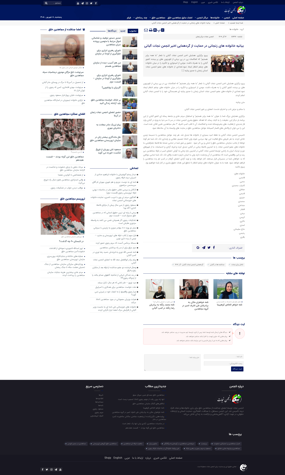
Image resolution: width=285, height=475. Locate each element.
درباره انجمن (238, 2)
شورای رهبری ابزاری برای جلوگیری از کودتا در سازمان (108, 52)
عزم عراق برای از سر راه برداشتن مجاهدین (118, 247)
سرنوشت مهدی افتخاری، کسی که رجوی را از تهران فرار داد (65, 89)
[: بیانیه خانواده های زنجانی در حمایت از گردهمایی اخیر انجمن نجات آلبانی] (146, 30)
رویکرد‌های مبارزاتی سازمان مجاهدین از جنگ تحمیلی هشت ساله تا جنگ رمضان (64, 266)
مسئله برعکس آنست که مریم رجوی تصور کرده (116, 243)
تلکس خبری (213, 2)
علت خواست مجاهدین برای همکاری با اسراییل (115, 287)
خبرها (101, 394)
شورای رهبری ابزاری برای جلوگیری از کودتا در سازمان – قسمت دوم (107, 78)
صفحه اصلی (238, 17)
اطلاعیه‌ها (99, 398)
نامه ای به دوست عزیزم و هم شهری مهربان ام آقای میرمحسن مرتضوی (114, 184)
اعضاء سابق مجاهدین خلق (180, 17)
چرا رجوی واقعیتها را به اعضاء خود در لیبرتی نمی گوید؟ (115, 293)
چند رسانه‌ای (141, 17)
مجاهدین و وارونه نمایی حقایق (229, 448)
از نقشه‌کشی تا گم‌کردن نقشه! (71, 175)
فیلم (129, 17)
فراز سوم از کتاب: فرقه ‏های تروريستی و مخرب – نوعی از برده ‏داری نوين (115, 237)
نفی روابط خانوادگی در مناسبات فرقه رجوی (163, 448)
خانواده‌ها (215, 17)
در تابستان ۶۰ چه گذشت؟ (71, 241)
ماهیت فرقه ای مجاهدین (133, 443)
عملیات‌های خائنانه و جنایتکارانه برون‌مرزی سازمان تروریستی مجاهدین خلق (66, 258)
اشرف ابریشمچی (96, 415)
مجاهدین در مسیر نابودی (77, 443)
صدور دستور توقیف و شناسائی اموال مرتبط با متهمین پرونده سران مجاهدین (106, 41)
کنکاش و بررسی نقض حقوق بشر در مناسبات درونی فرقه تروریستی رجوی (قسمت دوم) (114, 191)
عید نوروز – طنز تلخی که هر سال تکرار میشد (117, 282)
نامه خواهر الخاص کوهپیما (229, 305)
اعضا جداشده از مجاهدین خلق (65, 29)
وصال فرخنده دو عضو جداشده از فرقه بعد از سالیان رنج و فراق (114, 269)
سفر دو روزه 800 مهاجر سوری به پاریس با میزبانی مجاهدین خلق (115, 229)
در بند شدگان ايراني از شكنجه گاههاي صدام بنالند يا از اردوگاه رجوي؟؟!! (114, 277)
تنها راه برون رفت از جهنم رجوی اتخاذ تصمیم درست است (141, 399)
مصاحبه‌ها (99, 401)
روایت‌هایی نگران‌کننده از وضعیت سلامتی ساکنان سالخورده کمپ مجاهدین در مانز (139, 418)
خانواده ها (234, 29)
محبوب (133, 31)
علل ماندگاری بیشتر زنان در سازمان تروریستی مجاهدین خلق (105, 138)
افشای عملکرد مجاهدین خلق (69, 114)
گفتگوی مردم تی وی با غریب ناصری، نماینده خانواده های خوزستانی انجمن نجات (113, 199)
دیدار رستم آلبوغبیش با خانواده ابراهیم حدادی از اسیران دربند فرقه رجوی (115, 176)
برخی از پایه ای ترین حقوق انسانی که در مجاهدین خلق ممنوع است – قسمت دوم (114, 214)
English (194, 2)
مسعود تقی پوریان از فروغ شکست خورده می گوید (108, 151)
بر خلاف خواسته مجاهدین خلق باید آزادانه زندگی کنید (106, 101)
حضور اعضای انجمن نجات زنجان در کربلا (105, 113)
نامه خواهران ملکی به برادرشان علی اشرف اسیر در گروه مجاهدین (195, 305)
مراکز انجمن (202, 17)
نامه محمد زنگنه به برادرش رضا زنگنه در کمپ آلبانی (161, 306)
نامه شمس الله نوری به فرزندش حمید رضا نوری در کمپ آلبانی (114, 254)
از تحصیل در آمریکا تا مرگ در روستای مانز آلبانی (63, 82)
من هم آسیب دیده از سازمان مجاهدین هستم (107, 64)
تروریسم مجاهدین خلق (72, 199)
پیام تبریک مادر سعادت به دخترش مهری (108, 126)
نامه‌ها (100, 405)
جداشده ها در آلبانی (217, 264)
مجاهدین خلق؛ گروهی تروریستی (105, 443)
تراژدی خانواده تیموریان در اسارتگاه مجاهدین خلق (64, 102)
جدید (122, 31)
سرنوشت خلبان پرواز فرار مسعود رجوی (67, 95)
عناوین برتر (153, 443)
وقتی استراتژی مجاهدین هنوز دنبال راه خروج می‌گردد (64, 181)
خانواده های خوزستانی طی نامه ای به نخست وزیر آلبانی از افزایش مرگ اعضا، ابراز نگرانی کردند (114, 309)
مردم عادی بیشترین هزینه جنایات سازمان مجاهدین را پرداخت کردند (66, 274)
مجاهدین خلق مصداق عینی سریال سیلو (149, 394)
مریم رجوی (99, 412)
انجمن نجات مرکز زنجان (205, 36)
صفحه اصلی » (219, 22)
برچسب (204, 443)
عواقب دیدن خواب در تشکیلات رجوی (67, 188)
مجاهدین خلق (158, 17)
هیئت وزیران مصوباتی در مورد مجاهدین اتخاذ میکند (116, 301)
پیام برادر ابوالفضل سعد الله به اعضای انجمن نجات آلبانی (114, 261)
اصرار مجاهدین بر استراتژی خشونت (227, 443)
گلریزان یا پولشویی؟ (111, 87)
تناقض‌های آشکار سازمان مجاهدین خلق (149, 403)
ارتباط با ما (225, 2)
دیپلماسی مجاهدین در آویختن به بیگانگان (179, 443)
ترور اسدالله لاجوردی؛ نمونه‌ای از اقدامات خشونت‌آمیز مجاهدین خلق (67, 250)
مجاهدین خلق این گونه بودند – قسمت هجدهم (65, 158)
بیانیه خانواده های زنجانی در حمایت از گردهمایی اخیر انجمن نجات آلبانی (194, 45)
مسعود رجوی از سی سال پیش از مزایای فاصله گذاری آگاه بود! (116, 207)
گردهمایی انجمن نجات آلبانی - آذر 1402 (189, 264)
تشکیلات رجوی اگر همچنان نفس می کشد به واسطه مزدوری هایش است (113, 222)
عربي (203, 2)
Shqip (185, 2)
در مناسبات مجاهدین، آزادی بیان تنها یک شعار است (143, 423)
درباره (148, 458)
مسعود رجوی (98, 408)
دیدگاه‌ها (112, 31)
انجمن (227, 17)
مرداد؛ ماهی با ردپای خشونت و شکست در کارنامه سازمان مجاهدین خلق (66, 169)
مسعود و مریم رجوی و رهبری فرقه (198, 448)
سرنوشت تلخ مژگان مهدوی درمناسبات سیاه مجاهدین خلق (63, 73)
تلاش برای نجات (237, 264)
